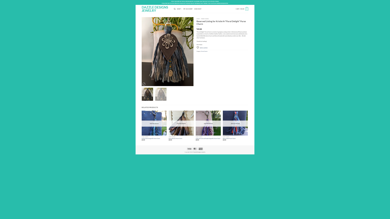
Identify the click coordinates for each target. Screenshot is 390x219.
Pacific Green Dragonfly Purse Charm (151, 138)
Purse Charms (205, 18)
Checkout (198, 9)
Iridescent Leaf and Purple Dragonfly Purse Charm (208, 138)
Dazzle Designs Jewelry (155, 9)
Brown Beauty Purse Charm (175, 138)
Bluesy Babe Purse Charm (229, 138)
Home (198, 18)
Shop (179, 9)
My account (188, 9)
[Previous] (145, 52)
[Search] (175, 9)
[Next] (190, 52)
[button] (242, 9)
